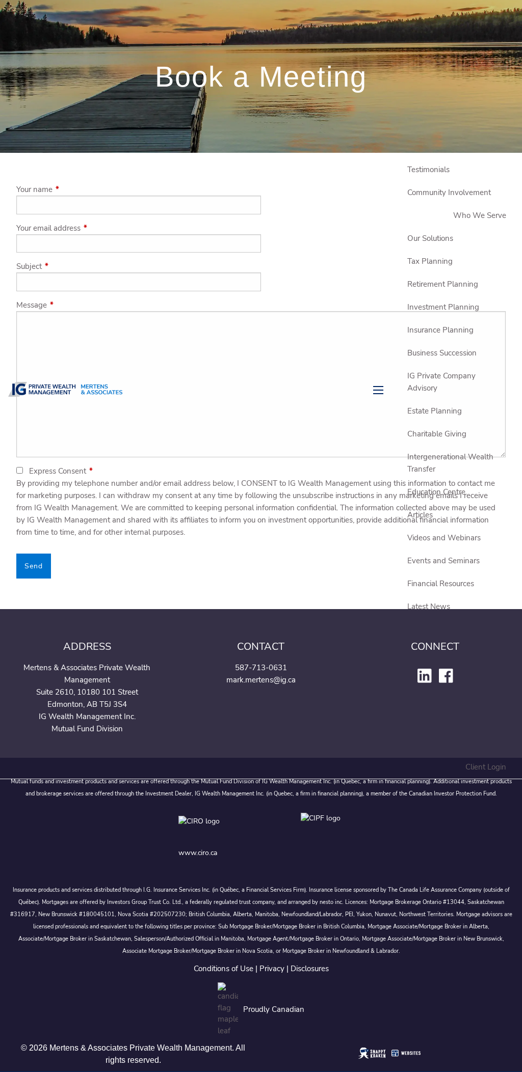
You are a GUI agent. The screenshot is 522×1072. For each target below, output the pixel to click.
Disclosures (310, 969)
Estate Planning (434, 411)
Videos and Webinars (444, 538)
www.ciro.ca (197, 853)
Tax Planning (430, 261)
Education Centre (436, 492)
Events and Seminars (443, 561)
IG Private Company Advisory (441, 382)
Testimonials (428, 169)
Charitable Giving (436, 434)
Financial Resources (440, 584)
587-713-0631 (261, 668)
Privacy (271, 969)
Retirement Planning (442, 284)
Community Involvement (449, 192)
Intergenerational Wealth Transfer (450, 463)
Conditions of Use (223, 969)
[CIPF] (322, 828)
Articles (420, 515)
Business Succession (442, 353)
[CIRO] (229, 828)
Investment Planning (443, 307)
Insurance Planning (440, 330)
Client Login (485, 767)
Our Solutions (430, 238)
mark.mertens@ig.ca (261, 680)
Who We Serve (479, 215)
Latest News (428, 606)
